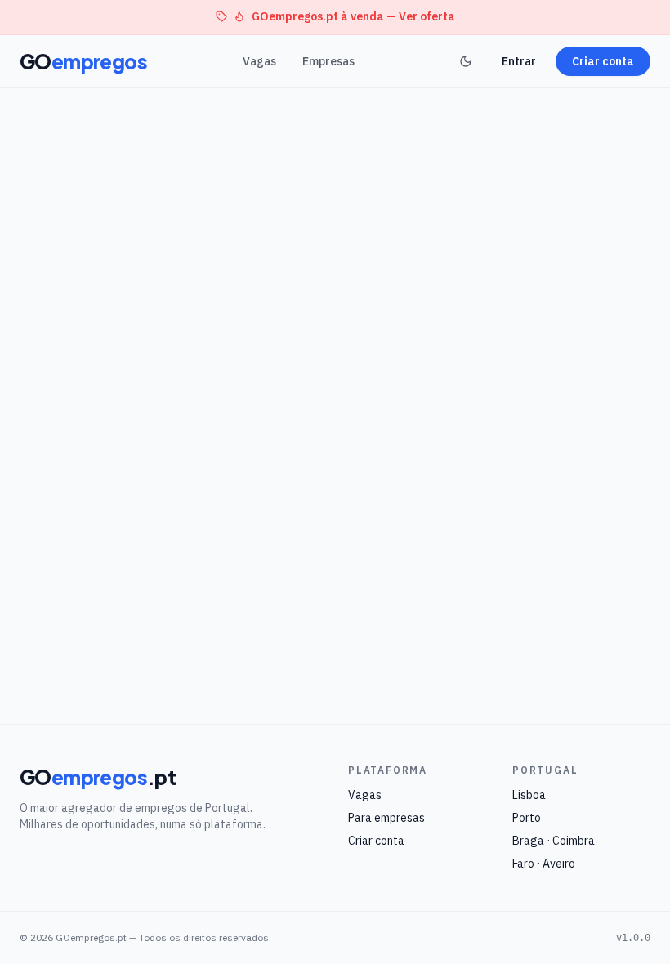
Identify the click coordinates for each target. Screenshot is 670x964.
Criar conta (603, 61)
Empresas (328, 61)
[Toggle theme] (465, 61)
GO (83, 61)
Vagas (259, 61)
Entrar (519, 61)
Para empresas (386, 817)
